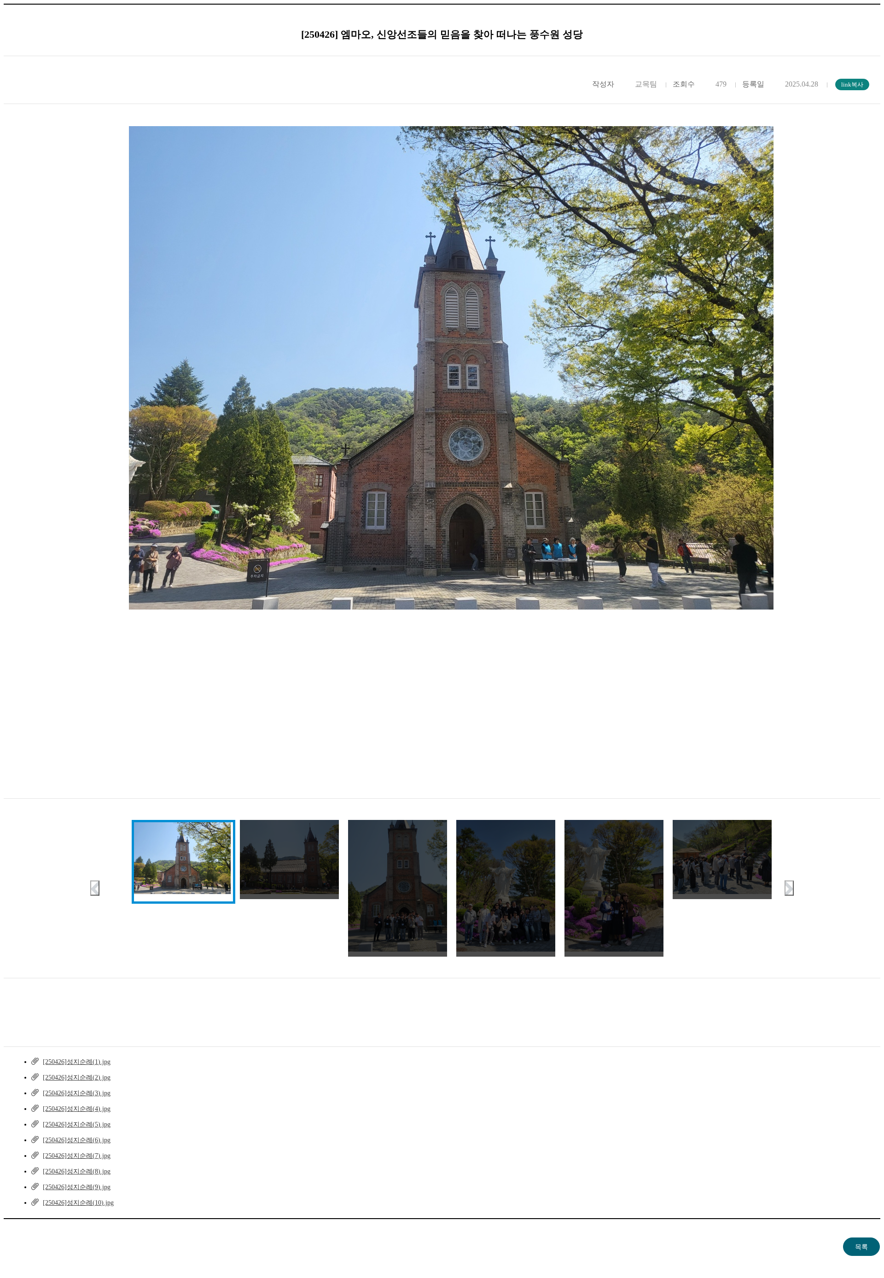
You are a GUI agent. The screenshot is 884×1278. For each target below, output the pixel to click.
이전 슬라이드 (94, 888)
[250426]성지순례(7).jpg (76, 1155)
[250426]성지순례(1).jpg (76, 1061)
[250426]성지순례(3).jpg (76, 1093)
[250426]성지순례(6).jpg (76, 1140)
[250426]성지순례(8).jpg (76, 1171)
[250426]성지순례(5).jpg (76, 1124)
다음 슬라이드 (789, 888)
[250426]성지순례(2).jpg (76, 1077)
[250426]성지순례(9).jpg (76, 1187)
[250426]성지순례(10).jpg (78, 1202)
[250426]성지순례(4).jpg (76, 1108)
